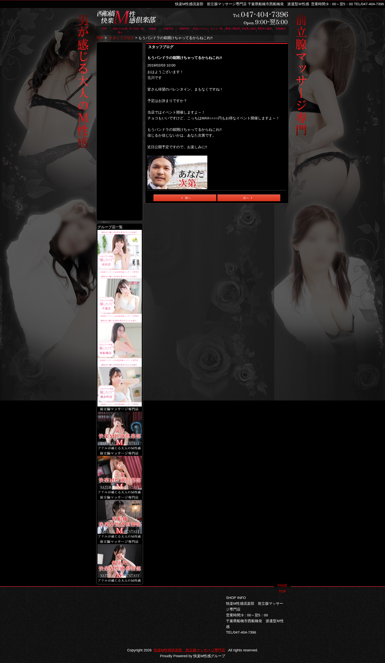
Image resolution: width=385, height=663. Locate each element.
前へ (188, 197)
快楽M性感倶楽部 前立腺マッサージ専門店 (189, 650)
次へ (246, 197)
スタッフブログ (121, 38)
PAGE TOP (282, 585)
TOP (100, 38)
